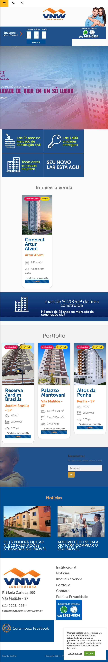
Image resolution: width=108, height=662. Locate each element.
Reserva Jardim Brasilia (14, 394)
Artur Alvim (34, 255)
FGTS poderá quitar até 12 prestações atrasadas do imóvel (25, 545)
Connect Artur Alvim (35, 244)
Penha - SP (85, 401)
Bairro (36, 29)
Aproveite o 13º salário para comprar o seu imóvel (79, 545)
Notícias (62, 573)
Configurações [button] (75, 653)
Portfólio (63, 585)
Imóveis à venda (69, 579)
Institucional (66, 567)
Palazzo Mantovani (53, 392)
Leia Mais (71, 648)
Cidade (28, 29)
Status (43, 29)
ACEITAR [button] (89, 653)
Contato (63, 591)
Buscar (36, 42)
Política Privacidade (72, 597)
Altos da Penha (86, 392)
